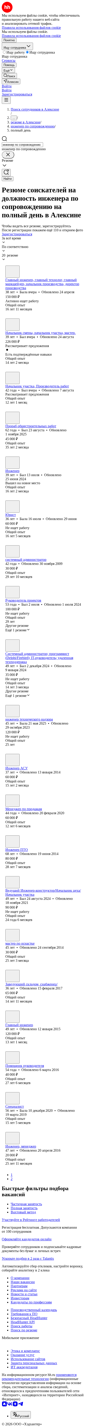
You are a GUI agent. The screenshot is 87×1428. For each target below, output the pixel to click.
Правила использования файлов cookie (31, 36)
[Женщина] (12, 272)
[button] (7, 86)
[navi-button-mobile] (6, 100)
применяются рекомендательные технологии (39, 1377)
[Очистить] (8, 155)
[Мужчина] (12, 324)
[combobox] (22, 144)
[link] (9, 76)
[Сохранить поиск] (6, 172)
